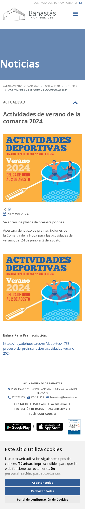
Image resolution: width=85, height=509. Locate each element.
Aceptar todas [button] (42, 483)
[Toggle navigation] (75, 15)
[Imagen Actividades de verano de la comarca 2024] (42, 167)
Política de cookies (42, 414)
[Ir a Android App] (19, 426)
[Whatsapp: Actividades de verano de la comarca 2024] (9, 209)
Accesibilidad (57, 409)
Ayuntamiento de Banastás (21, 86)
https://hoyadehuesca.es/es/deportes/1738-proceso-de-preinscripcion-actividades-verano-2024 (39, 348)
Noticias (71, 86)
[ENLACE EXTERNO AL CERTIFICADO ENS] (74, 426)
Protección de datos (29, 409)
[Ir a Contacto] (80, 3)
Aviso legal (59, 404)
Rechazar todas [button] (42, 491)
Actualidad (52, 86)
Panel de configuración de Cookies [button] (42, 499)
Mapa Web (39, 404)
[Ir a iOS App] (51, 426)
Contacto (21, 404)
